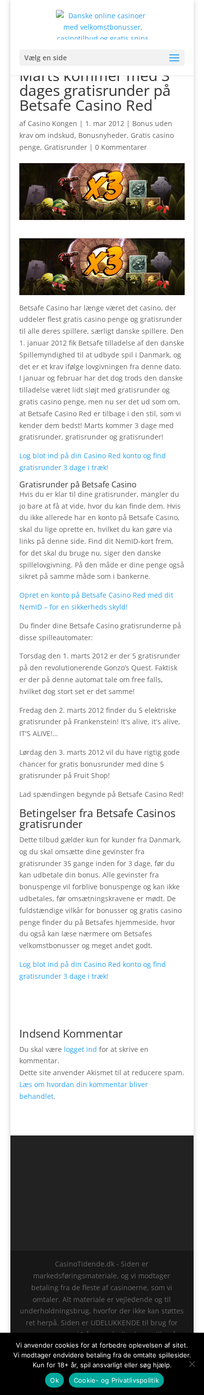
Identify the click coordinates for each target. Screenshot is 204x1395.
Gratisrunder (65, 147)
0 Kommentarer (121, 147)
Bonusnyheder (102, 135)
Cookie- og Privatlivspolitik (116, 1380)
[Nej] (192, 1364)
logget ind (80, 1049)
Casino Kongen (52, 123)
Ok (54, 1380)
